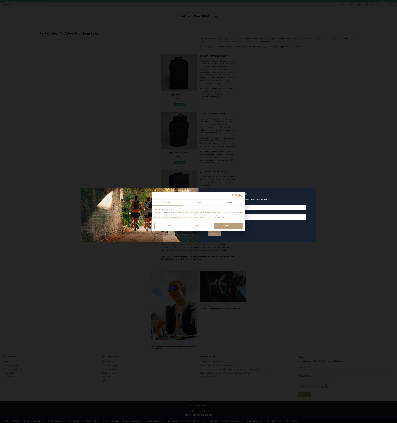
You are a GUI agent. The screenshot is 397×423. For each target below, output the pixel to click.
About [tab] (229, 202)
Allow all (228, 226)
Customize (197, 226)
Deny (169, 226)
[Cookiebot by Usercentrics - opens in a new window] (234, 195)
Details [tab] (198, 202)
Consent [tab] (167, 202)
